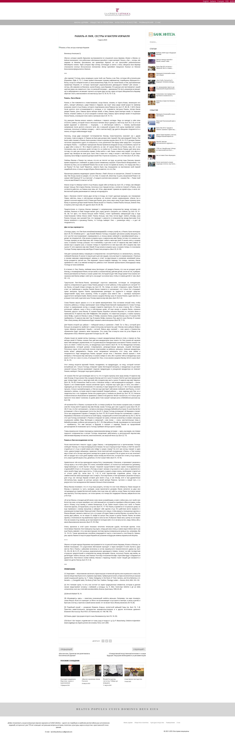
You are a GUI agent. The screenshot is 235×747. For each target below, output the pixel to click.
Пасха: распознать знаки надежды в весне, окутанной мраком (166, 163)
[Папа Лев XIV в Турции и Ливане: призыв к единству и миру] (151, 129)
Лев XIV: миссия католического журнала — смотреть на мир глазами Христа (165, 142)
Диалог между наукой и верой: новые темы (164, 60)
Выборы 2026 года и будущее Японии (166, 53)
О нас (158, 22)
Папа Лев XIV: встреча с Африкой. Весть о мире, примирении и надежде (164, 67)
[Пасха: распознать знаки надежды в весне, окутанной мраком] (151, 164)
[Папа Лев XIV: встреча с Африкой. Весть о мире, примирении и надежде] (151, 68)
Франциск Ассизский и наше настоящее (165, 74)
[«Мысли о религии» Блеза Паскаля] (91, 670)
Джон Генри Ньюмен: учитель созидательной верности (166, 135)
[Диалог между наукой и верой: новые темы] (151, 61)
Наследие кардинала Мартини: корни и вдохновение (68, 681)
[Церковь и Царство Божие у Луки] (151, 103)
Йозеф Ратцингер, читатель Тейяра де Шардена (110, 681)
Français (220, 1)
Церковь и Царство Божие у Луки (165, 101)
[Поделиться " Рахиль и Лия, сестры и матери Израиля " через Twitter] (107, 641)
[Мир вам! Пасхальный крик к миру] (151, 123)
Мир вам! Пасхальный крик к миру (166, 121)
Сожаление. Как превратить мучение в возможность (165, 94)
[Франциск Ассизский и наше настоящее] (151, 75)
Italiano (213, 1)
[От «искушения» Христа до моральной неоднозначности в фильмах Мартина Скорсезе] (151, 89)
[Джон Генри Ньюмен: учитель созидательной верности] (151, 136)
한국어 (232, 1)
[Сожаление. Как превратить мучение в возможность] (151, 96)
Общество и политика (101, 22)
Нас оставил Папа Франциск (165, 155)
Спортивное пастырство (133, 679)
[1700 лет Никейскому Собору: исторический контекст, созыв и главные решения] (151, 150)
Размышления (146, 22)
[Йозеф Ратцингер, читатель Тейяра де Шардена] (113, 670)
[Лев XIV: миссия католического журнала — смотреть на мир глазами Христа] (151, 143)
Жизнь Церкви (81, 22)
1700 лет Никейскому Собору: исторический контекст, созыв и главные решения (166, 149)
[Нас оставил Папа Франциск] (151, 157)
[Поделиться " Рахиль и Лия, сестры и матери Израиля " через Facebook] (103, 641)
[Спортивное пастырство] (134, 670)
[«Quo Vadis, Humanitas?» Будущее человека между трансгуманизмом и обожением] (151, 82)
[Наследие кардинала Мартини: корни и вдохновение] (70, 670)
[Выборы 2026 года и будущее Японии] (151, 54)
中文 (227, 1)
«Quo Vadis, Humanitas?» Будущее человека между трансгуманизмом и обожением (165, 81)
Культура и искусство (126, 22)
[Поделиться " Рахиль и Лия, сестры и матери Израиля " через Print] (110, 641)
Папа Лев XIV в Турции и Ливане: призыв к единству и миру (166, 128)
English (206, 1)
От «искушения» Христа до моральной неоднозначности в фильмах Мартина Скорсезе (166, 88)
